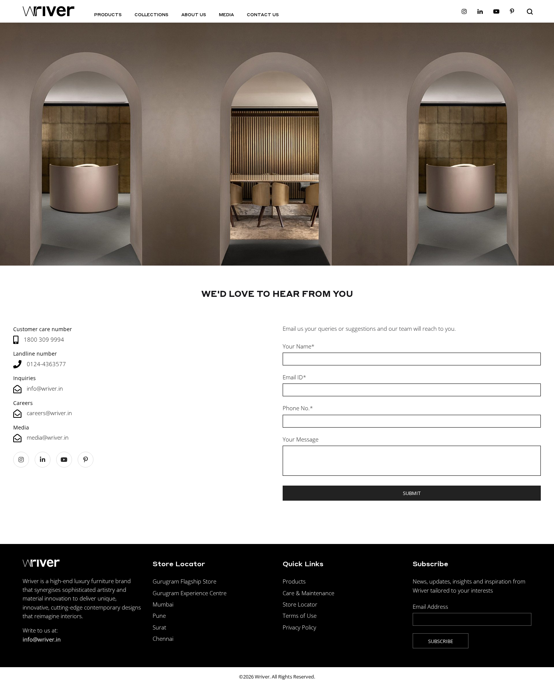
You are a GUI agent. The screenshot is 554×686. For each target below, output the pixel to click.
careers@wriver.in (49, 413)
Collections (151, 14)
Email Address (430, 606)
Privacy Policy (299, 627)
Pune (159, 615)
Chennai (163, 638)
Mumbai (163, 604)
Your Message (300, 439)
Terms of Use (300, 615)
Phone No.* (298, 408)
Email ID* (294, 377)
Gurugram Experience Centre (189, 593)
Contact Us (263, 14)
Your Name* (298, 346)
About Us (193, 14)
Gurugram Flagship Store (184, 581)
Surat (159, 627)
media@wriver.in (48, 437)
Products (108, 14)
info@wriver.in (45, 388)
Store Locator (300, 604)
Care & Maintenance (308, 593)
